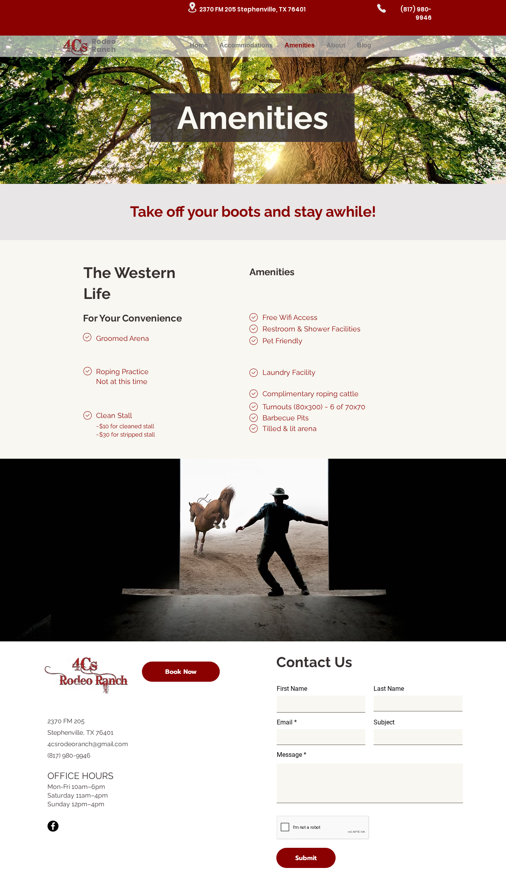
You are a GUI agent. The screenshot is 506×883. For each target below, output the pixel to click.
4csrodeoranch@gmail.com (87, 744)
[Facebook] (53, 826)
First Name (292, 689)
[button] (181, 672)
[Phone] (381, 8)
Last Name (389, 689)
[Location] (192, 7)
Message (289, 755)
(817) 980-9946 (416, 13)
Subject (384, 722)
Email (285, 722)
